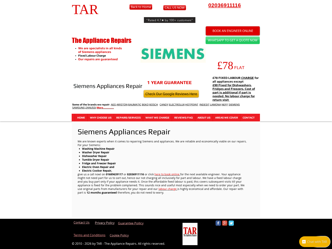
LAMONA (215, 104)
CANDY (164, 104)
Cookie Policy (119, 235)
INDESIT (204, 104)
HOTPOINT (191, 104)
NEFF (225, 104)
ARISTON (122, 104)
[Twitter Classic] (231, 223)
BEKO (145, 104)
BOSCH (153, 104)
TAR (85, 9)
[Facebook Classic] (218, 223)
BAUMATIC (134, 104)
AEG (113, 104)
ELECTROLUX (177, 104)
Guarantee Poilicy (131, 223)
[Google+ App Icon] (224, 223)
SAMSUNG (78, 107)
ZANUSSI (90, 107)
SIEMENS (234, 104)
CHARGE (247, 78)
